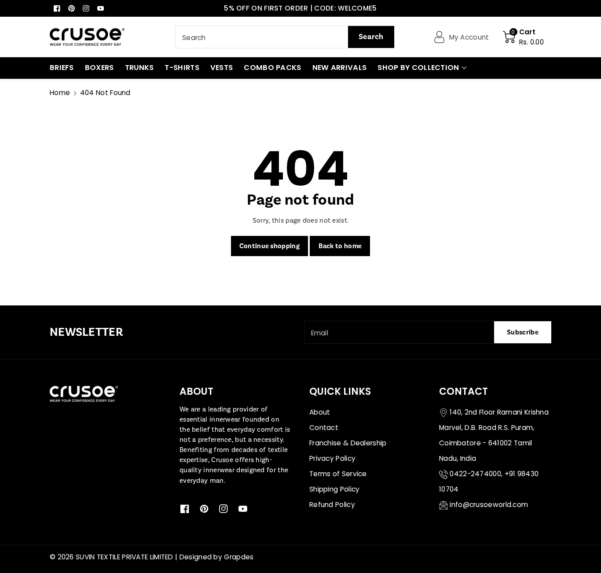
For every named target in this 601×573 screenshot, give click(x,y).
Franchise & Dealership (348, 443)
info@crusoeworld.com (489, 504)
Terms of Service (338, 473)
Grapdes (238, 557)
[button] (523, 37)
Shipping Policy (334, 489)
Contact (323, 427)
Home (60, 92)
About (319, 412)
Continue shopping (269, 246)
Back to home (340, 246)
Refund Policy (332, 504)
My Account (469, 37)
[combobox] (285, 37)
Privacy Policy (332, 458)
